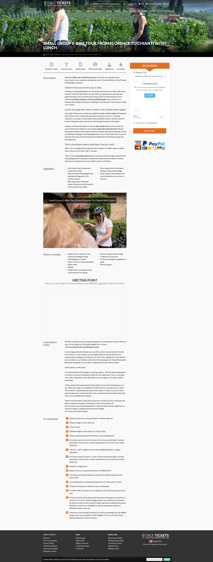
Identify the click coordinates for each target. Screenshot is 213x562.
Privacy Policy (48, 543)
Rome (98, 11)
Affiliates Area (113, 549)
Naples (117, 11)
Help (142, 4)
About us (46, 538)
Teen (137, 117)
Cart (167, 4)
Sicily (151, 11)
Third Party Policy (115, 543)
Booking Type (141, 72)
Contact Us (80, 549)
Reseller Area (113, 546)
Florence (77, 11)
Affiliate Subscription (116, 541)
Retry (150, 95)
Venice (132, 11)
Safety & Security (82, 543)
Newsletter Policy (50, 551)
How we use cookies (50, 549)
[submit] (149, 131)
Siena (90, 11)
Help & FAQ (80, 541)
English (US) (132, 4)
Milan (109, 11)
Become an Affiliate (115, 538)
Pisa (125, 11)
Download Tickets (155, 4)
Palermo (142, 11)
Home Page (64, 11)
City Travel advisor (50, 541)
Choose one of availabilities (146, 123)
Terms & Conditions (50, 546)
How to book (80, 538)
